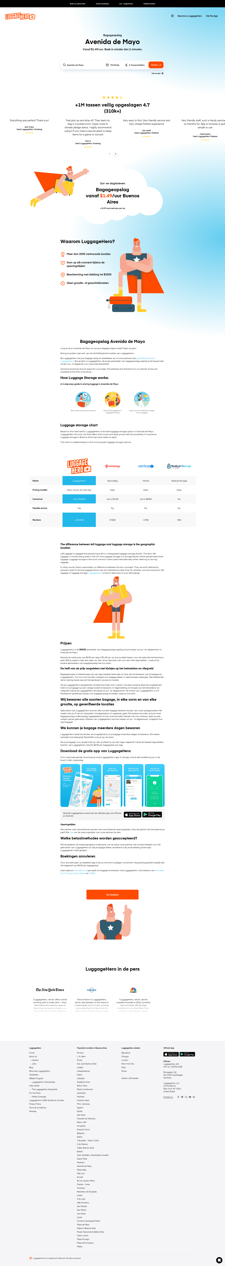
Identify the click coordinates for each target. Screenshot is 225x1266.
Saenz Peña (82, 1158)
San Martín (81, 1210)
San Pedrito (82, 1206)
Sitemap (32, 1111)
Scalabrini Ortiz (83, 1082)
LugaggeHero (95, 572)
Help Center (34, 1085)
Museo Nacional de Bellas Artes (90, 1231)
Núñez (79, 1111)
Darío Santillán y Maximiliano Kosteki (92, 1155)
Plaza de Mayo (83, 1224)
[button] (219, 1260)
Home (32, 1052)
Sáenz (79, 1136)
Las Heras (81, 1213)
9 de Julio (81, 1199)
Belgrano (81, 1133)
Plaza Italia (81, 1169)
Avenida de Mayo (84, 1166)
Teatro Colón (82, 1235)
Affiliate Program (36, 1078)
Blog (31, 1067)
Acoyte (80, 1177)
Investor (35, 1060)
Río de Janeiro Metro (86, 1180)
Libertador (81, 1093)
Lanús (79, 1217)
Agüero (80, 1107)
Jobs (34, 1063)
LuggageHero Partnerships (43, 1082)
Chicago (125, 1056)
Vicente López (83, 1100)
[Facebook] (178, 1097)
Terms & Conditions (37, 1107)
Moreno (80, 1052)
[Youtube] (190, 1097)
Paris (123, 1067)
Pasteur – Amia (83, 1184)
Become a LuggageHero (190, 15)
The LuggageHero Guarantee (44, 1089)
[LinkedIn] (193, 1097)
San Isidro (81, 1115)
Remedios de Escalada (87, 1191)
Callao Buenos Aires (85, 1147)
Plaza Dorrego (83, 1239)
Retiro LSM (81, 1122)
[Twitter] (182, 1097)
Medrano (81, 1162)
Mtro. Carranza (83, 1104)
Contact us (168, 1097)
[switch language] (172, 16)
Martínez (80, 1096)
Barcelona (125, 1052)
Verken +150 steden (130, 1078)
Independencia (83, 1071)
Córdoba (81, 1188)
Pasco (79, 1074)
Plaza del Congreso (85, 1242)
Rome (124, 1071)
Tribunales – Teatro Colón (88, 1140)
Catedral (80, 1078)
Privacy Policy (35, 1104)
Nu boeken (112, 894)
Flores (79, 1060)
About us (33, 1056)
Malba (79, 1246)
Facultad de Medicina (86, 1118)
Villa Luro (81, 1173)
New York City (127, 1063)
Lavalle (80, 1067)
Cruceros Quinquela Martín (88, 1221)
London (124, 1060)
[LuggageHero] (20, 18)
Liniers (79, 1195)
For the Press (34, 1093)
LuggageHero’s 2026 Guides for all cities (46, 1100)
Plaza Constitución (85, 1089)
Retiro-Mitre (82, 1085)
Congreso (81, 1126)
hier (72, 832)
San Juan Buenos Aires (86, 1063)
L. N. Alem (81, 1056)
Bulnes (80, 1151)
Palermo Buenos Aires (86, 1228)
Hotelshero (34, 1074)
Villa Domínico (83, 1202)
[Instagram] (186, 1097)
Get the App (212, 15)
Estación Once (83, 1129)
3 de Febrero (82, 1144)
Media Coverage (39, 1096)
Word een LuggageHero (39, 1071)
